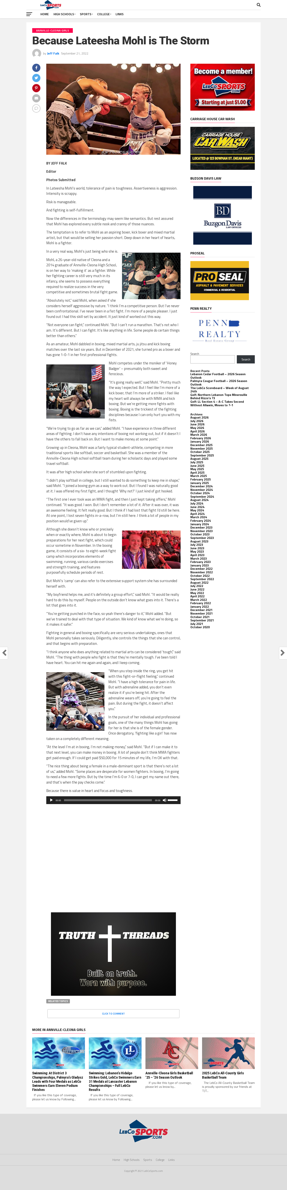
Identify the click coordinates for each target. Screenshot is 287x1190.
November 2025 (201, 448)
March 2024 (198, 517)
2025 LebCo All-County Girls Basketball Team (223, 1075)
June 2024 (197, 507)
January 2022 (199, 606)
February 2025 (200, 479)
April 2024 (197, 513)
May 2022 (197, 593)
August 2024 (199, 499)
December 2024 (201, 486)
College (103, 14)
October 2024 (200, 493)
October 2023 (200, 534)
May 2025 (197, 469)
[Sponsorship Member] (222, 109)
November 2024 (201, 489)
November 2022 (201, 572)
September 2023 (202, 537)
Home (44, 14)
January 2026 (199, 441)
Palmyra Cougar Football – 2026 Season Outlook (218, 382)
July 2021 (196, 623)
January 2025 (199, 482)
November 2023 (201, 531)
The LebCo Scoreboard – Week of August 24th (219, 390)
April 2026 (197, 431)
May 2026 (197, 427)
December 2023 (201, 527)
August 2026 (199, 417)
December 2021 (201, 610)
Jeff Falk (53, 53)
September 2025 (202, 455)
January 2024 (199, 524)
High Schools (63, 14)
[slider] (173, 799)
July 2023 (196, 544)
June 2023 (197, 548)
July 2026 (196, 421)
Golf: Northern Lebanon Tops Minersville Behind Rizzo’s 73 (218, 396)
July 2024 (196, 503)
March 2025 (198, 475)
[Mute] (165, 800)
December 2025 (201, 445)
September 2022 (202, 579)
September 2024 (202, 496)
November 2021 (201, 613)
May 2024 (197, 510)
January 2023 (199, 565)
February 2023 (200, 561)
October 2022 (200, 575)
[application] (113, 800)
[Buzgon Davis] (222, 243)
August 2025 (199, 458)
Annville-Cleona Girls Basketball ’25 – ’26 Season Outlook (169, 1075)
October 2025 (200, 451)
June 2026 (197, 424)
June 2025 (197, 465)
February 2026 (200, 438)
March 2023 (198, 558)
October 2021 (200, 617)
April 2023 (197, 555)
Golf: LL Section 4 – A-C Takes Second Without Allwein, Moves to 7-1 (217, 403)
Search (194, 353)
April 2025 (197, 472)
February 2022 (200, 603)
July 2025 (196, 462)
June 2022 (197, 589)
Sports (85, 14)
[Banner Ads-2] (222, 168)
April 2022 (197, 596)
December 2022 (201, 568)
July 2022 (196, 585)
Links (120, 14)
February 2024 (200, 520)
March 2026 (198, 434)
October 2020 (200, 627)
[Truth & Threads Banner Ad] (113, 994)
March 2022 (198, 599)
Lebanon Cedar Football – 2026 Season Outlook (218, 376)
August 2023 (199, 541)
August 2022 (199, 582)
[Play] (51, 800)
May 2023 (197, 551)
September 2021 (202, 620)
